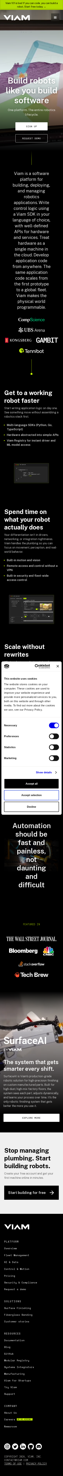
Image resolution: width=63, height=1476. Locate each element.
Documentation (14, 1340)
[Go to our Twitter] (15, 1446)
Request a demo (15, 1289)
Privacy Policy (36, 1463)
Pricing (9, 1276)
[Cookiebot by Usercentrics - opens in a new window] (37, 666)
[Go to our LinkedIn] (23, 1446)
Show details (44, 772)
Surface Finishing (17, 1308)
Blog (7, 1347)
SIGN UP (31, 126)
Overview (10, 1248)
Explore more (31, 1117)
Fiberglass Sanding (18, 1315)
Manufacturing (14, 1374)
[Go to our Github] (31, 1446)
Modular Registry (16, 1360)
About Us (10, 1413)
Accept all (32, 783)
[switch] (54, 736)
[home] (17, 17)
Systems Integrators (19, 1367)
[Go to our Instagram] (7, 1446)
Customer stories (16, 1321)
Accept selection (31, 795)
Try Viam (10, 1387)
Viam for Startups (17, 1380)
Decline (31, 806)
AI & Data (11, 1262)
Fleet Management (16, 1255)
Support (9, 1394)
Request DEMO (31, 138)
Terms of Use (13, 1463)
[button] (55, 17)
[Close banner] (58, 666)
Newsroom (10, 1426)
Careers (18, 1419)
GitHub (9, 1353)
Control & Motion (16, 1269)
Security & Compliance (20, 1282)
